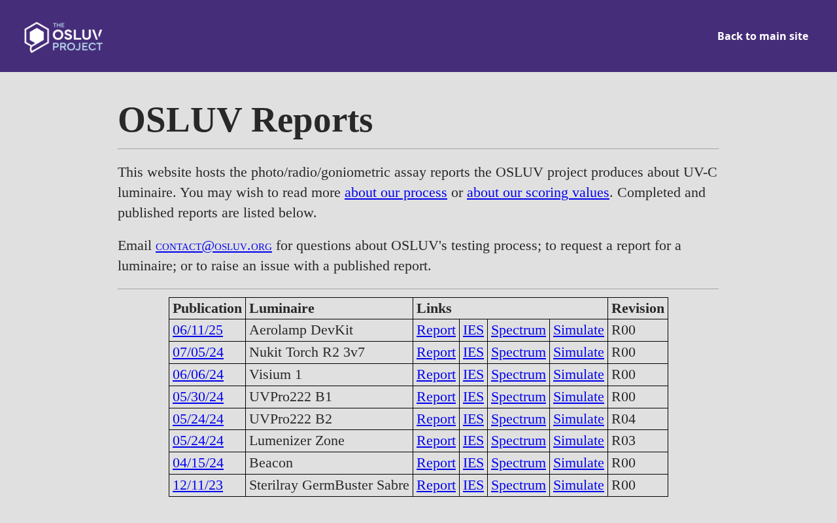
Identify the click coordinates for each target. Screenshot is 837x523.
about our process (396, 192)
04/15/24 (198, 462)
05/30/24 (198, 396)
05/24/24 (198, 418)
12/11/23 (198, 485)
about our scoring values (538, 192)
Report (436, 329)
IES (473, 329)
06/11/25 (198, 329)
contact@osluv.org (214, 245)
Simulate (578, 329)
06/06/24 (198, 374)
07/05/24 (198, 352)
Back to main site (762, 36)
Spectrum (518, 329)
